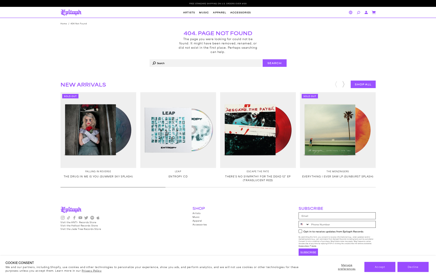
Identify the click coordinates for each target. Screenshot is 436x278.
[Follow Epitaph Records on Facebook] (74, 219)
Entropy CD (178, 176)
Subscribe (308, 252)
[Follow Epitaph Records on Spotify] (92, 219)
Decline (413, 267)
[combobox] (206, 63)
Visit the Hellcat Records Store (79, 225)
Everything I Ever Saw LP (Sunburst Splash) (337, 176)
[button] (358, 12)
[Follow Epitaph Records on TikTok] (68, 219)
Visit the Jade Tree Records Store (80, 229)
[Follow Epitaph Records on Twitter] (86, 219)
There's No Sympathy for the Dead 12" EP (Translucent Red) (258, 178)
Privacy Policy (92, 271)
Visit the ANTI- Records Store (78, 222)
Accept (380, 267)
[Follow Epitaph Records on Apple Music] (98, 219)
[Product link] (98, 130)
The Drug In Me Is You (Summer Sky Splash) (98, 176)
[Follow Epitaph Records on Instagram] (62, 219)
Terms (313, 246)
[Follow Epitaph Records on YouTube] (80, 219)
